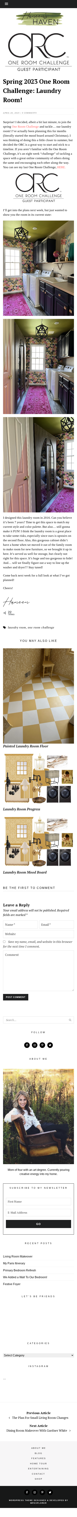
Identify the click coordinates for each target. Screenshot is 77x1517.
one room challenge (41, 627)
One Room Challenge (26, 126)
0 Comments (29, 113)
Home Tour (38, 1463)
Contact (38, 1474)
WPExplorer (38, 1503)
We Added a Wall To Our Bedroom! (25, 1277)
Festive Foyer (11, 1284)
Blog (38, 1453)
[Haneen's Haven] (38, 25)
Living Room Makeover (17, 1256)
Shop (38, 1479)
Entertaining (38, 1469)
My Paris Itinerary (14, 1263)
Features (38, 1458)
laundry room (17, 627)
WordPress (16, 1500)
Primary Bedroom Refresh (19, 1270)
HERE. (61, 167)
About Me (38, 1448)
